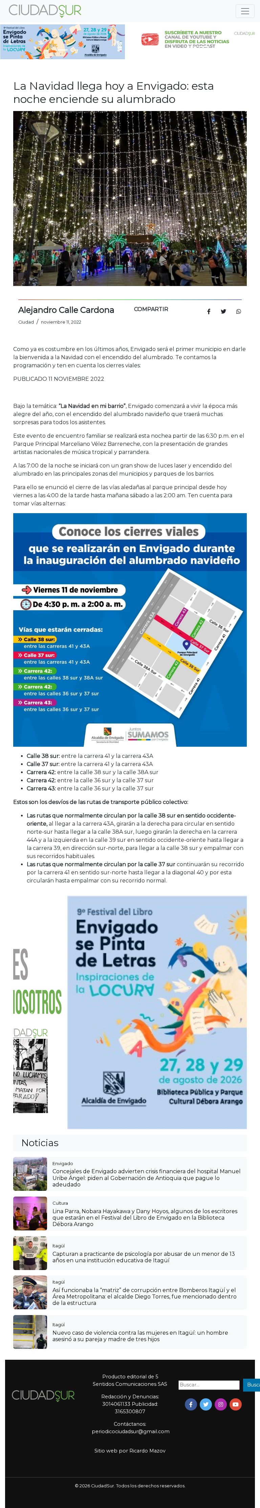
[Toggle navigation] (245, 11)
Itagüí (58, 1245)
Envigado (62, 1163)
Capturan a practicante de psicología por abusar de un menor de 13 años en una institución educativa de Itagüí (143, 1257)
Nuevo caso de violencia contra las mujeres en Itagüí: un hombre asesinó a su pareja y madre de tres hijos (140, 1336)
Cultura (60, 1203)
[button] (9, 41)
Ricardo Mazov (147, 1451)
